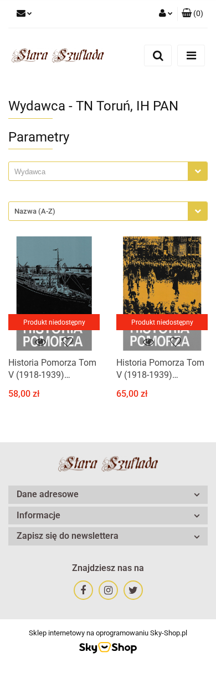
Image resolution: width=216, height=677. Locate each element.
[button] (192, 14)
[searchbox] (101, 172)
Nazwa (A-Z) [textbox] (34, 211)
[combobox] (108, 171)
